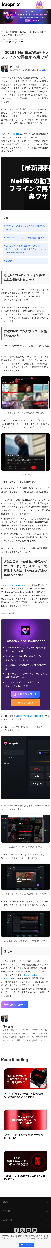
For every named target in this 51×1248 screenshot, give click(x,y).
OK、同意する (26, 1244)
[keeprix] (11, 4)
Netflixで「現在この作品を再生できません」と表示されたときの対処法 (23, 1095)
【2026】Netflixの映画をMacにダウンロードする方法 (25, 1177)
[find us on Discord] (34, 1230)
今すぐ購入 (27, 702)
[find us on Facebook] (16, 1230)
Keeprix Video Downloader (14, 585)
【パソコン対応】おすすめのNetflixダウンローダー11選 (25, 1136)
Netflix (13, 31)
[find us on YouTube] (28, 1230)
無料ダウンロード (27, 694)
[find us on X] (22, 1230)
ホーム (4, 31)
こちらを (39, 1238)
